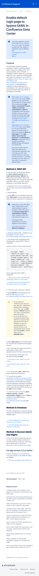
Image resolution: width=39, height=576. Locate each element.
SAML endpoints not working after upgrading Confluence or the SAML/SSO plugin (18, 540)
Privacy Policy (14, 569)
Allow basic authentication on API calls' (21, 206)
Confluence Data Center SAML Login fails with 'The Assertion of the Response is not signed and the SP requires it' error (18, 510)
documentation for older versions (19, 53)
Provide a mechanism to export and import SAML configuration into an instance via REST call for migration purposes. (18, 517)
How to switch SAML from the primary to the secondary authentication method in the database (19, 528)
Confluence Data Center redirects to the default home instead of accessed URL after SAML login (19, 492)
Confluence (15, 557)
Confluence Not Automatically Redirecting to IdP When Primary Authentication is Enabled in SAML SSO (19, 498)
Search (33, 4)
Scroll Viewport (24, 557)
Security (32, 569)
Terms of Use (24, 569)
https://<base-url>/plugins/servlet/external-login (20, 120)
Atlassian (8, 565)
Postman (16, 186)
